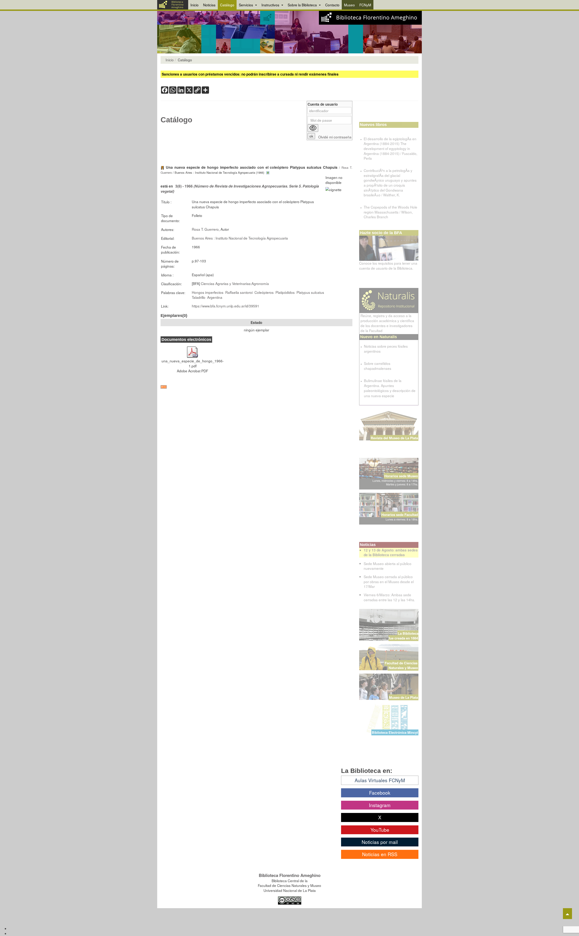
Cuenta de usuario (323, 104)
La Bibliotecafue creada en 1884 (403, 636)
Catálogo (227, 4)
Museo (349, 4)
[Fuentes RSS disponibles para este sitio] (256, 387)
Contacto (332, 4)
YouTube (379, 829)
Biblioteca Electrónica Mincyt (395, 732)
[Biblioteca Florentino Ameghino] (172, 5)
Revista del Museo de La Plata (394, 437)
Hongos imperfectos (207, 292)
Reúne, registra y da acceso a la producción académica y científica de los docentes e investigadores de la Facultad (387, 323)
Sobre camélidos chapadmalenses (377, 366)
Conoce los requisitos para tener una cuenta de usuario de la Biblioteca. (388, 266)
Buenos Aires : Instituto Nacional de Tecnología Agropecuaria (240, 237)
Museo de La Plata (403, 697)
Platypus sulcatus (310, 292)
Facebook (379, 792)
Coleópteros (264, 292)
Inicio (194, 4)
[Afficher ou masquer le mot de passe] (313, 128)
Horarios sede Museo (401, 475)
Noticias (209, 4)
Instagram (380, 805)
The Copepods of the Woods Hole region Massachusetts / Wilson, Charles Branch (390, 211)
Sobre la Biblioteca (303, 4)
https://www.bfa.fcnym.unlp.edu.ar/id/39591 (225, 305)
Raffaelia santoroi (239, 292)
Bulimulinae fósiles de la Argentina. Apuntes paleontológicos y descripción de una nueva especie (389, 388)
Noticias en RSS (379, 854)
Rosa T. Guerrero (205, 229)
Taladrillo (198, 297)
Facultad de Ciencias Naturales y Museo (401, 665)
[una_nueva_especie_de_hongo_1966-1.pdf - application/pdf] (192, 349)
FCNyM (365, 4)
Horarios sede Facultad (399, 514)
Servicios (246, 4)
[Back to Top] (567, 913)
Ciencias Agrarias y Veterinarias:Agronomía (235, 283)
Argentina (214, 297)
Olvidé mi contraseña (334, 137)
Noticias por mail (380, 842)
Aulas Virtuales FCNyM (380, 780)
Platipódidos (285, 292)
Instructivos (270, 4)
